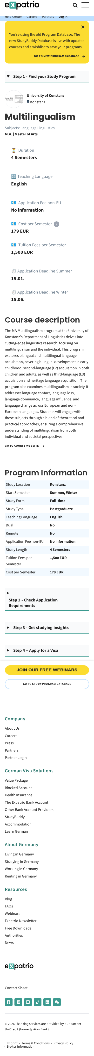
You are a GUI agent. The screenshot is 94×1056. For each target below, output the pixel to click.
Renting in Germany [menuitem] (21, 876)
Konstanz (58, 484)
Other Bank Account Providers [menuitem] (29, 809)
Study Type (15, 509)
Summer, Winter (63, 492)
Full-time (57, 500)
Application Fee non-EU (25, 541)
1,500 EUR (58, 557)
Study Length (16, 549)
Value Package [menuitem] (16, 780)
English (56, 517)
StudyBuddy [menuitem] (15, 816)
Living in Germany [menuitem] (19, 854)
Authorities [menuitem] (14, 935)
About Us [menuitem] (12, 728)
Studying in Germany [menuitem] (22, 861)
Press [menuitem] (9, 743)
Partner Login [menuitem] (16, 757)
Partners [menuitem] (12, 750)
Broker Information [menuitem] (20, 1046)
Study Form (15, 500)
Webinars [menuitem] (12, 913)
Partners (48, 16)
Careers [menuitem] (11, 736)
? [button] (56, 224)
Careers (32, 16)
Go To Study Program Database (47, 684)
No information (62, 541)
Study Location (18, 484)
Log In (63, 16)
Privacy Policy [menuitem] (63, 1043)
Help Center (13, 16)
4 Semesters (60, 549)
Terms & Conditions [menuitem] (35, 1043)
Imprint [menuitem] (12, 1043)
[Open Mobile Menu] (85, 5)
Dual (9, 525)
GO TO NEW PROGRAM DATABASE (57, 56)
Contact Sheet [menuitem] (16, 988)
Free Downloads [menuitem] (18, 928)
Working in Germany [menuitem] (21, 868)
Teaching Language (21, 517)
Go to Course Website (22, 445)
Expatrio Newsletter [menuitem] (21, 920)
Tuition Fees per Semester (19, 561)
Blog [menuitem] (8, 899)
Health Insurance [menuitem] (18, 795)
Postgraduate (61, 509)
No (52, 525)
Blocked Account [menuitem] (18, 788)
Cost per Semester (20, 572)
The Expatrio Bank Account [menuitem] (26, 802)
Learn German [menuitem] (16, 831)
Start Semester (18, 492)
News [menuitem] (9, 942)
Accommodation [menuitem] (18, 824)
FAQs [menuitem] (9, 906)
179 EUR (57, 572)
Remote (12, 533)
